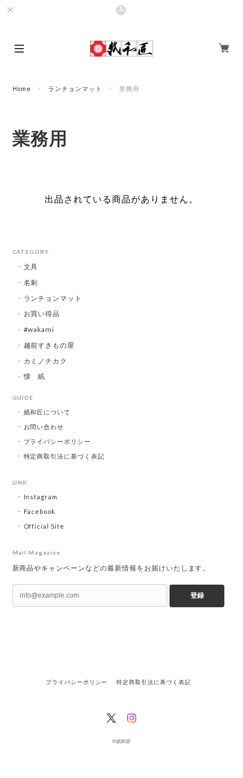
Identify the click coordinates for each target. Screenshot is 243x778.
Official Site (44, 526)
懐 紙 (35, 376)
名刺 (31, 282)
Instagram (41, 496)
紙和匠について (47, 412)
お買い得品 (42, 313)
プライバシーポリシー (58, 441)
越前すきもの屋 (49, 345)
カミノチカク (46, 361)
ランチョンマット (75, 88)
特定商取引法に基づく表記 (64, 456)
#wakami (39, 329)
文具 (31, 266)
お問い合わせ (44, 426)
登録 (197, 595)
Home (22, 88)
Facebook (40, 511)
